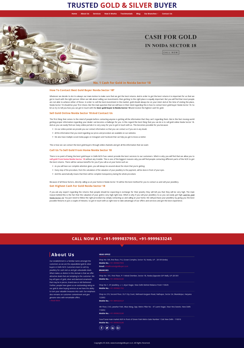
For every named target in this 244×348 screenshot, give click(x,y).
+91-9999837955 (116, 263)
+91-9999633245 (116, 279)
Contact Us (167, 13)
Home (74, 13)
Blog (138, 13)
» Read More (55, 300)
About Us (85, 13)
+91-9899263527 (117, 301)
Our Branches (150, 13)
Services (97, 13)
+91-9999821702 (116, 288)
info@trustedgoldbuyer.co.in (116, 266)
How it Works (110, 13)
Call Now (171, 52)
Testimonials (126, 13)
